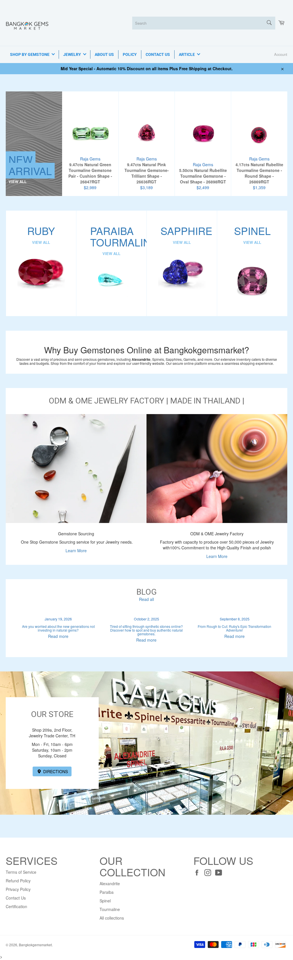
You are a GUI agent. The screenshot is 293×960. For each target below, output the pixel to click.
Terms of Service (21, 872)
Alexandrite (110, 883)
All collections (112, 918)
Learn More (76, 550)
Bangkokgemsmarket (35, 944)
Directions (55, 771)
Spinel (105, 901)
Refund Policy (18, 880)
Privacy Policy (18, 889)
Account (280, 54)
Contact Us (16, 898)
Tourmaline (110, 909)
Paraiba (107, 892)
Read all (146, 599)
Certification (16, 906)
